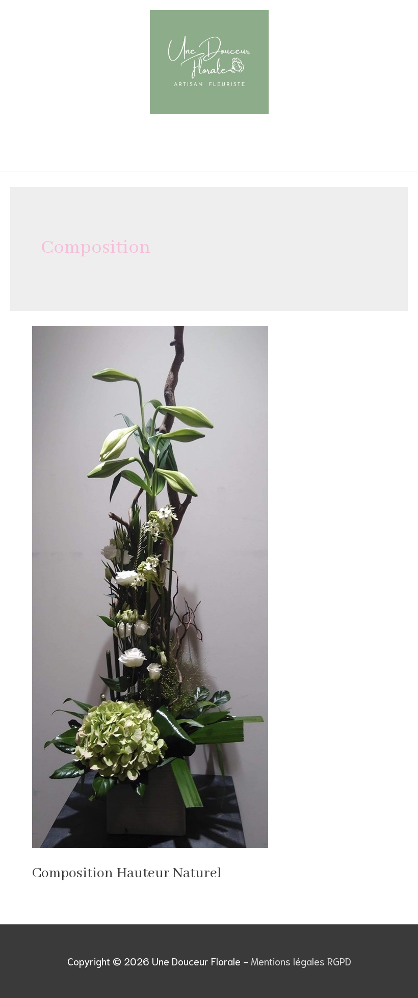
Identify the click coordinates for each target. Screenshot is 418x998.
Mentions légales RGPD (301, 960)
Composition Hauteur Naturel (127, 873)
